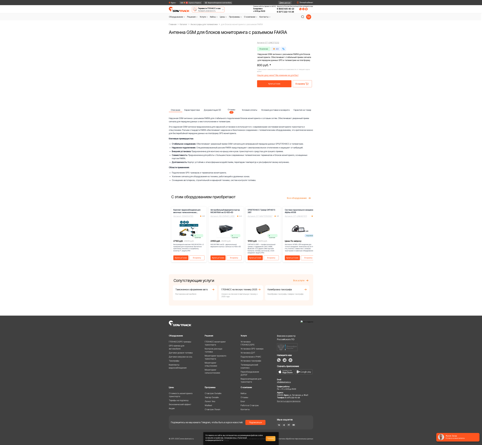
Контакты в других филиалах (288, 401)
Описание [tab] (175, 110)
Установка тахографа (251, 360)
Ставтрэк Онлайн (213, 393)
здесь (226, 440)
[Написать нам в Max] (290, 360)
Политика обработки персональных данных (295, 439)
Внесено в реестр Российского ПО (286, 338)
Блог (243, 401)
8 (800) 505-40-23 (285, 9)
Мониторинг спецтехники (211, 364)
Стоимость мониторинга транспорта (180, 395)
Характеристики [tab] (192, 110)
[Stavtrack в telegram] (284, 425)
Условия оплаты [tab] (249, 110)
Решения (209, 335)
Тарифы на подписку (179, 400)
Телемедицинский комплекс (249, 366)
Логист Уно (210, 401)
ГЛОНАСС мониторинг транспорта (215, 343)
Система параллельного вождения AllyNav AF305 (299, 211)
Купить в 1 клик (274, 84)
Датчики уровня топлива (181, 352)
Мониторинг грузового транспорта (215, 357)
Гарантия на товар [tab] (302, 110)
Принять (270, 438)
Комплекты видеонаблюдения (178, 366)
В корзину (197, 258)
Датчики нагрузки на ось (180, 356)
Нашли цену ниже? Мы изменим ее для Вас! (277, 75)
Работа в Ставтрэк (250, 405)
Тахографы (174, 360)
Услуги (244, 335)
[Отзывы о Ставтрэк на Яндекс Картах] (189, 2)
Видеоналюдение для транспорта (251, 380)
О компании (246, 387)
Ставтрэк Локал (212, 409)
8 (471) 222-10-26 (285, 12)
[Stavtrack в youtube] (294, 425)
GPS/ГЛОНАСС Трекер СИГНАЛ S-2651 (262, 211)
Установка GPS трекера (252, 348)
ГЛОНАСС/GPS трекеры (180, 341)
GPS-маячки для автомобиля (176, 347)
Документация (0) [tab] (212, 110)
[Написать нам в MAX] (306, 9)
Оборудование (176, 335)
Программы (210, 387)
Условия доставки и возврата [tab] (275, 110)
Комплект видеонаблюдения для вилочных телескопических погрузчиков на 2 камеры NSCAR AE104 (186, 211)
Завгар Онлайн (212, 397)
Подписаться (255, 422)
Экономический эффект (180, 404)
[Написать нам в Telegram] (303, 9)
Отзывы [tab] (231, 110)
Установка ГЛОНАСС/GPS (247, 343)
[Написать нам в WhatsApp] (300, 9)
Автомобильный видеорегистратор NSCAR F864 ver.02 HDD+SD (225, 211)
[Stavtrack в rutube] (289, 425)
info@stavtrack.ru (284, 382)
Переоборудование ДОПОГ (250, 373)
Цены (171, 387)
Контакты (245, 409)
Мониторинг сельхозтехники (212, 371)
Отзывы (244, 397)
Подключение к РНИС (251, 356)
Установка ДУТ (248, 352)
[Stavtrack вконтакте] (279, 425)
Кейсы (243, 393)
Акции (172, 408)
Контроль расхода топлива (213, 350)
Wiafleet (208, 405)
